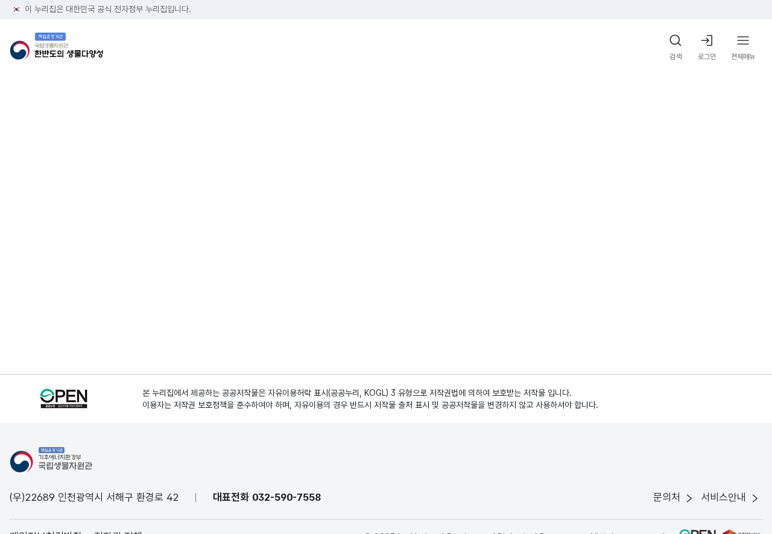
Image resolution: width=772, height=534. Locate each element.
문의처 (666, 497)
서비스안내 (723, 497)
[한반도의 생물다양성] (56, 48)
